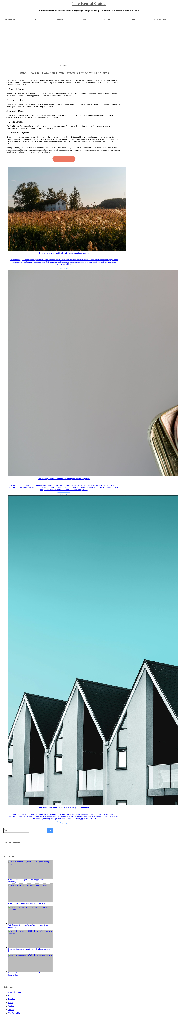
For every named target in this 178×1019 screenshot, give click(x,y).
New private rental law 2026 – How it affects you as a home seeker (29, 974)
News (84, 19)
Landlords (59, 19)
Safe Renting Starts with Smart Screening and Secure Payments (28, 926)
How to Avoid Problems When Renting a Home (26, 903)
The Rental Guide (89, 3)
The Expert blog (160, 19)
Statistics (107, 19)
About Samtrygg (9, 19)
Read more (64, 269)
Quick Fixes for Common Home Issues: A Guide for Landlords (64, 73)
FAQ (35, 19)
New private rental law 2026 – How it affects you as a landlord (29, 950)
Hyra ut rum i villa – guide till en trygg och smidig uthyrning (27, 881)
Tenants (132, 19)
